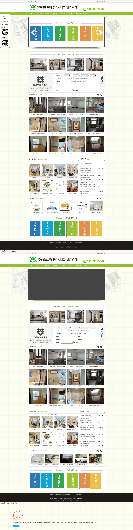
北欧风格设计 (60, 177)
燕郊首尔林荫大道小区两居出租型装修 (57, 114)
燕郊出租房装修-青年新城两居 (57, 133)
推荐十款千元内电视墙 (64, 212)
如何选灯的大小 (48, 212)
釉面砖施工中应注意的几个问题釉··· (88, 189)
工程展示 (62, 13)
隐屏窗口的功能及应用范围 (86, 170)
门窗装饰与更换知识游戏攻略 (87, 182)
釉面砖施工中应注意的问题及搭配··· (88, 186)
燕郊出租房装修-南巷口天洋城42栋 (76, 114)
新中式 (84, 78)
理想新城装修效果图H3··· (47, 193)
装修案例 (47, 13)
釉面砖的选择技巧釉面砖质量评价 (88, 184)
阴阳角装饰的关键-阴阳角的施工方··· (88, 172)
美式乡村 (75, 78)
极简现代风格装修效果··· (35, 193)
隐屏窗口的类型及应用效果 (86, 168)
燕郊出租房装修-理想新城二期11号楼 (95, 114)
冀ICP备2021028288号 (78, 246)
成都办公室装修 (74, 247)
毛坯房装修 (5, 24)
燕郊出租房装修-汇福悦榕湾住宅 (76, 133)
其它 (88, 78)
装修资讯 (39, 13)
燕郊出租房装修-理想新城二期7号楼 (38, 133)
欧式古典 (80, 78)
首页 (32, 13)
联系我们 (86, 13)
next (100, 32)
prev (33, 32)
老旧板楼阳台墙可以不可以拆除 (93, 212)
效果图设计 (70, 13)
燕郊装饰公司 (67, 247)
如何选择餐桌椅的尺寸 (33, 212)
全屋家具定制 (78, 13)
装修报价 (55, 13)
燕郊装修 (62, 247)
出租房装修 (5, 21)
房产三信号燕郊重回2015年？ (87, 163)
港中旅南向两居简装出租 (38, 114)
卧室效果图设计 (35, 177)
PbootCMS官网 (52, 522)
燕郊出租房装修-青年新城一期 (76, 153)
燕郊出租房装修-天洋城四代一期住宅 (56, 153)
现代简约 (70, 78)
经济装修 (74, 81)
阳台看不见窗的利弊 (85, 177)
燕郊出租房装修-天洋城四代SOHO (95, 133)
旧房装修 (5, 18)
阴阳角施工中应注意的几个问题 (87, 175)
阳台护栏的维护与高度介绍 (86, 179)
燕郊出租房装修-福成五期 (38, 153)
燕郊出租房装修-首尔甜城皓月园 (95, 153)
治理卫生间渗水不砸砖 (81, 464)
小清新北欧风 (47, 177)
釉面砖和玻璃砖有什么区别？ (87, 191)
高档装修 (84, 81)
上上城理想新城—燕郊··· (60, 193)
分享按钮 (2, 251)
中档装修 (79, 81)
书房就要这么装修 (72, 193)
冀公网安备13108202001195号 (11, 251)
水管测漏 (96, 464)
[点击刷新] (75, 90)
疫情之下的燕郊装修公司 (86, 166)
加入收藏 (103, 1)
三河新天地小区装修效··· (72, 177)
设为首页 (99, 1)
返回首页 (16, 526)
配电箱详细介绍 (84, 193)
